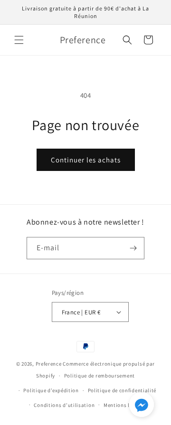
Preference (49, 363)
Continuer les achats (86, 159)
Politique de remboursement (99, 375)
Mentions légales (125, 405)
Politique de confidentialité (122, 390)
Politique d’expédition (50, 390)
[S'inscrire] (133, 248)
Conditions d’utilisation (64, 405)
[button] (19, 39)
